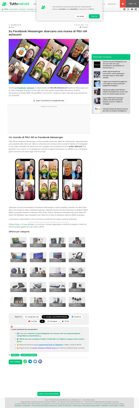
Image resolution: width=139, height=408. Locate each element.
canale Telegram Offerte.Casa (44, 348)
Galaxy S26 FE (13, 9)
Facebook (22, 88)
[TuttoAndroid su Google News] (135, 9)
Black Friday (15, 224)
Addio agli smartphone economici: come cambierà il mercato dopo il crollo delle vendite (113, 74)
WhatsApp (30, 9)
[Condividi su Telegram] (30, 361)
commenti (85, 27)
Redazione (18, 405)
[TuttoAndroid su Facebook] (124, 9)
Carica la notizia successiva (49, 394)
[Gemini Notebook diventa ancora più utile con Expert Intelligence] (97, 110)
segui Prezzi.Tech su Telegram (51, 345)
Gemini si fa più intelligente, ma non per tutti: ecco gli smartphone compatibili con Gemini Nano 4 (114, 65)
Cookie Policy (77, 405)
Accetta (94, 16)
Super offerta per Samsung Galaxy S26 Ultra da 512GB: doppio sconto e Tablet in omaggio (113, 101)
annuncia (30, 88)
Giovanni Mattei (16, 25)
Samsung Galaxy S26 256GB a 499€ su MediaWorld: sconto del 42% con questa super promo (115, 92)
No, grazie (80, 16)
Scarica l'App (113, 405)
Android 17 (22, 9)
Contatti (121, 405)
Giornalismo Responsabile (91, 405)
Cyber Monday (28, 224)
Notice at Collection (64, 405)
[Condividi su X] (35, 361)
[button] (112, 4)
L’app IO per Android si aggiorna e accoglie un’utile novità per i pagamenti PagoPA (115, 83)
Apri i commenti (15, 362)
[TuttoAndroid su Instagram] (128, 9)
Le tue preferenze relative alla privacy (44, 405)
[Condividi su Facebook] (40, 361)
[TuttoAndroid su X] (42, 321)
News (35, 4)
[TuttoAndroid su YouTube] (132, 9)
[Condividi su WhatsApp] (25, 361)
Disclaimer (26, 405)
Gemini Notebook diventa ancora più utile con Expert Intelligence (115, 110)
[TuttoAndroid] (16, 3)
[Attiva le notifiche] (123, 4)
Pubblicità (104, 405)
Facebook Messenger (28, 355)
